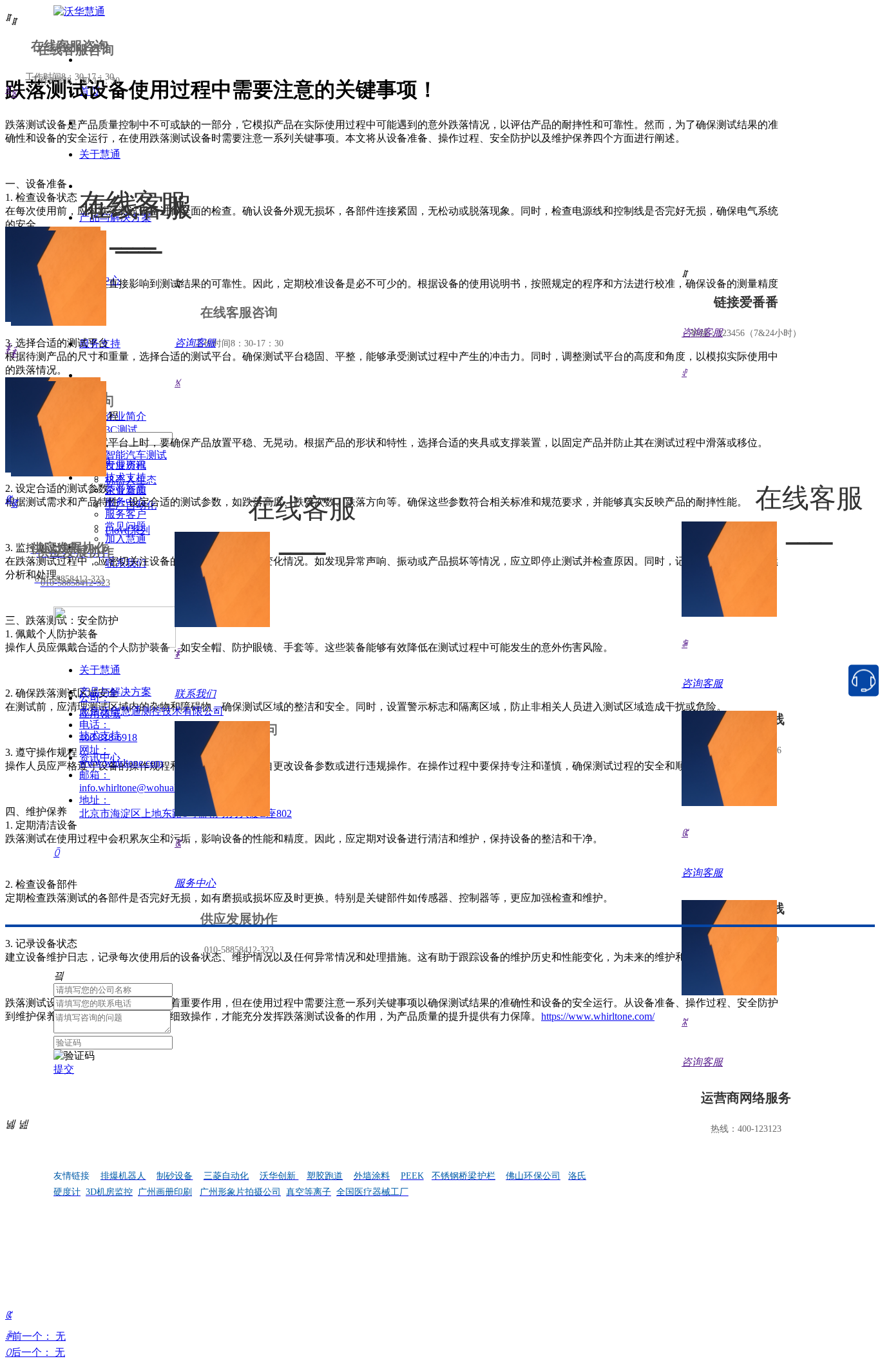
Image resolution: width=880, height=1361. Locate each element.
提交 (63, 1069)
